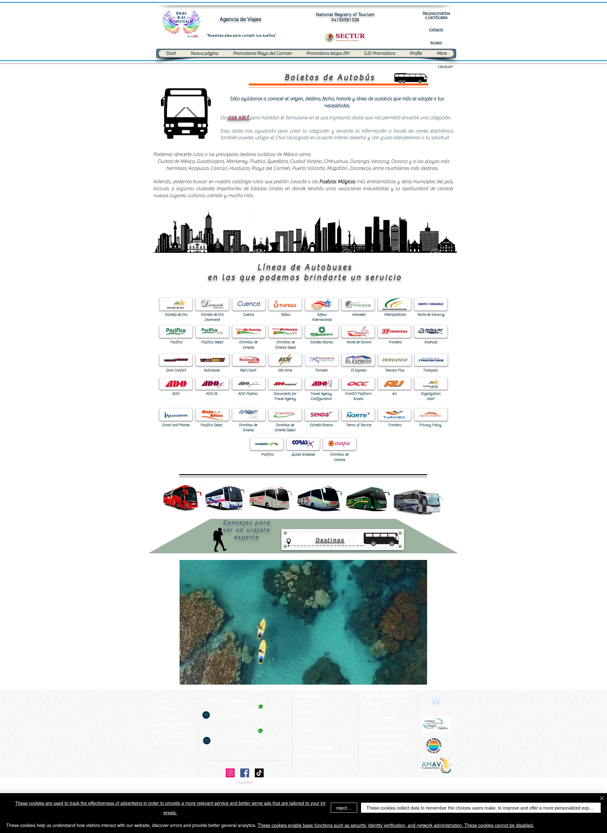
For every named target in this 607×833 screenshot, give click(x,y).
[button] (238, 118)
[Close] (602, 798)
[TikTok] (259, 772)
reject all (344, 808)
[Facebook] (244, 772)
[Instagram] (230, 772)
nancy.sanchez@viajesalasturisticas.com (249, 740)
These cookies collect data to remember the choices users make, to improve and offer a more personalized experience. (483, 808)
